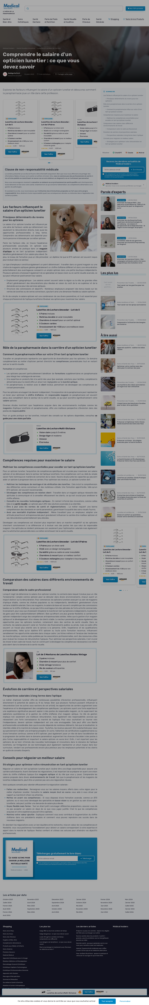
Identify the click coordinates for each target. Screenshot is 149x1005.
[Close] (116, 427)
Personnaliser (125, 1001)
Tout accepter (107, 1001)
